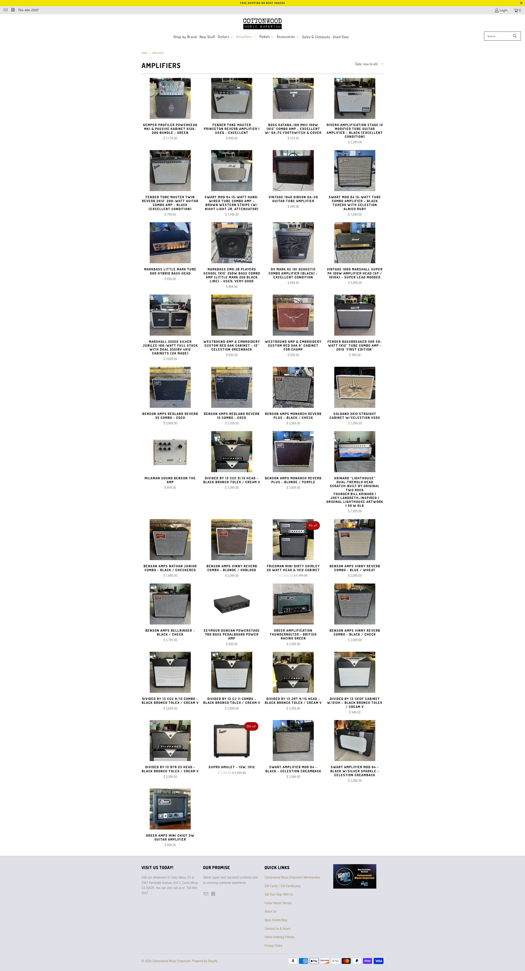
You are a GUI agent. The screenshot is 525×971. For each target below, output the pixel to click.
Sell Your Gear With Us (279, 894)
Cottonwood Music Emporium (171, 961)
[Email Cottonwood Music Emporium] (5, 10)
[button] (225, 37)
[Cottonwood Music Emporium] (263, 24)
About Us (270, 911)
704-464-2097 (28, 10)
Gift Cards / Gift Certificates (283, 886)
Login (504, 10)
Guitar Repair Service (278, 903)
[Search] (515, 36)
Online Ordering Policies (279, 937)
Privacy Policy (273, 946)
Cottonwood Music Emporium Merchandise (292, 877)
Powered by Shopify (205, 961)
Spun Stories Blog (276, 920)
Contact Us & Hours (277, 929)
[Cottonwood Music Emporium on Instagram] (12, 10)
